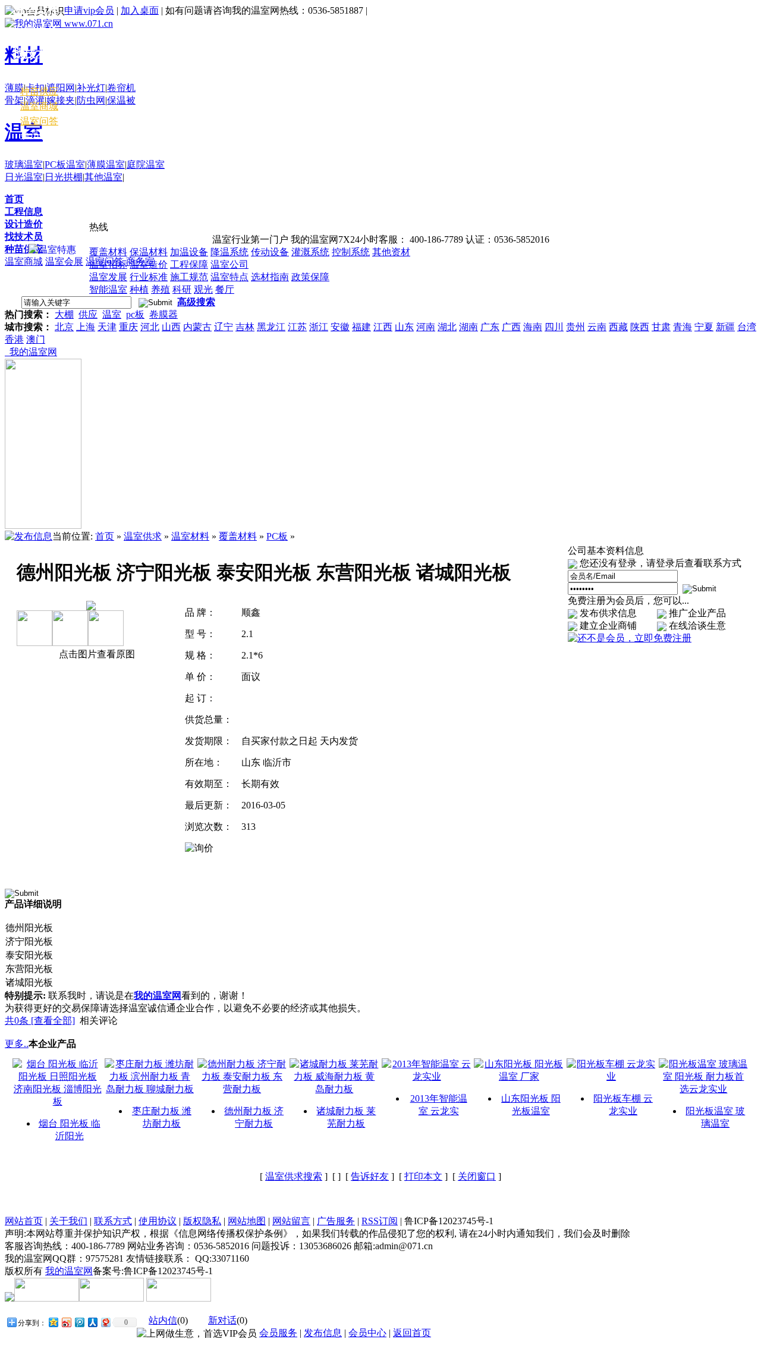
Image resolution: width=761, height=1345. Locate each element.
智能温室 (108, 289)
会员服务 (278, 1333)
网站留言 (291, 1221)
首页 (14, 199)
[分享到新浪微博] (66, 1322)
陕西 (639, 327)
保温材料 (149, 252)
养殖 (160, 289)
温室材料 (35, 75)
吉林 (244, 327)
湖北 (447, 327)
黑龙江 (271, 327)
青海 (682, 327)
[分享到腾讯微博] (79, 1322)
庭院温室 (146, 164)
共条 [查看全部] (40, 1020)
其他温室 (103, 177)
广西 (511, 327)
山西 (171, 327)
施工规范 (189, 277)
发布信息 (323, 1333)
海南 (532, 327)
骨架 (14, 100)
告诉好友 (370, 1176)
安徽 (340, 327)
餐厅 (224, 289)
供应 (88, 314)
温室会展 (64, 261)
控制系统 (351, 252)
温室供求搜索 (293, 1176)
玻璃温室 (24, 164)
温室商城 (24, 261)
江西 (382, 327)
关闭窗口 (477, 1176)
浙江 (318, 327)
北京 (64, 327)
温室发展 (108, 277)
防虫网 (91, 100)
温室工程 (35, 9)
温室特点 (229, 277)
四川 (554, 327)
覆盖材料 (108, 252)
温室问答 (39, 121)
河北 (149, 327)
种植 (139, 289)
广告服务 (336, 1221)
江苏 (297, 327)
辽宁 (223, 327)
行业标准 (149, 277)
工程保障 (189, 264)
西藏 (618, 327)
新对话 (222, 1320)
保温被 (121, 100)
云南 (596, 327)
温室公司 (229, 264)
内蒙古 (197, 327)
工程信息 (24, 211)
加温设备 (189, 252)
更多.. (17, 1044)
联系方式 (113, 1221)
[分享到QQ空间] (52, 1322)
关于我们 (68, 1221)
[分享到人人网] (92, 1322)
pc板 (135, 314)
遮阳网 (60, 88)
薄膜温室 (106, 164)
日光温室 (24, 177)
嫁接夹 (60, 100)
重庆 (128, 327)
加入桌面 (140, 10)
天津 (107, 327)
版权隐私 (202, 1221)
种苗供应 (24, 249)
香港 (14, 339)
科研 (181, 289)
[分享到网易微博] (105, 1322)
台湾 (746, 327)
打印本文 (423, 1176)
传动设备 (270, 252)
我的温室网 (31, 352)
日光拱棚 (64, 177)
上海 (85, 327)
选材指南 (270, 277)
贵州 (575, 327)
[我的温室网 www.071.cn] (59, 23)
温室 (111, 314)
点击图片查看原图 (95, 654)
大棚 (64, 314)
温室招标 (108, 264)
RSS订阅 (379, 1221)
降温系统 (229, 252)
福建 (361, 327)
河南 (425, 327)
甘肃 (661, 327)
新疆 (725, 327)
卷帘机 (121, 88)
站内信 (163, 1320)
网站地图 (247, 1221)
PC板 (277, 536)
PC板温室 (65, 164)
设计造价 (24, 224)
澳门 (35, 339)
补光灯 (91, 88)
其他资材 (391, 252)
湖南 (468, 327)
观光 (203, 289)
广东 (489, 327)
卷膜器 (163, 314)
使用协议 (158, 1221)
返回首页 (412, 1333)
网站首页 (24, 1221)
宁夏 (703, 327)
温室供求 (143, 536)
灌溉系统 (310, 252)
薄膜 (14, 88)
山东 (404, 327)
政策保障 (310, 277)
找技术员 (24, 236)
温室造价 (149, 264)
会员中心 (39, 135)
